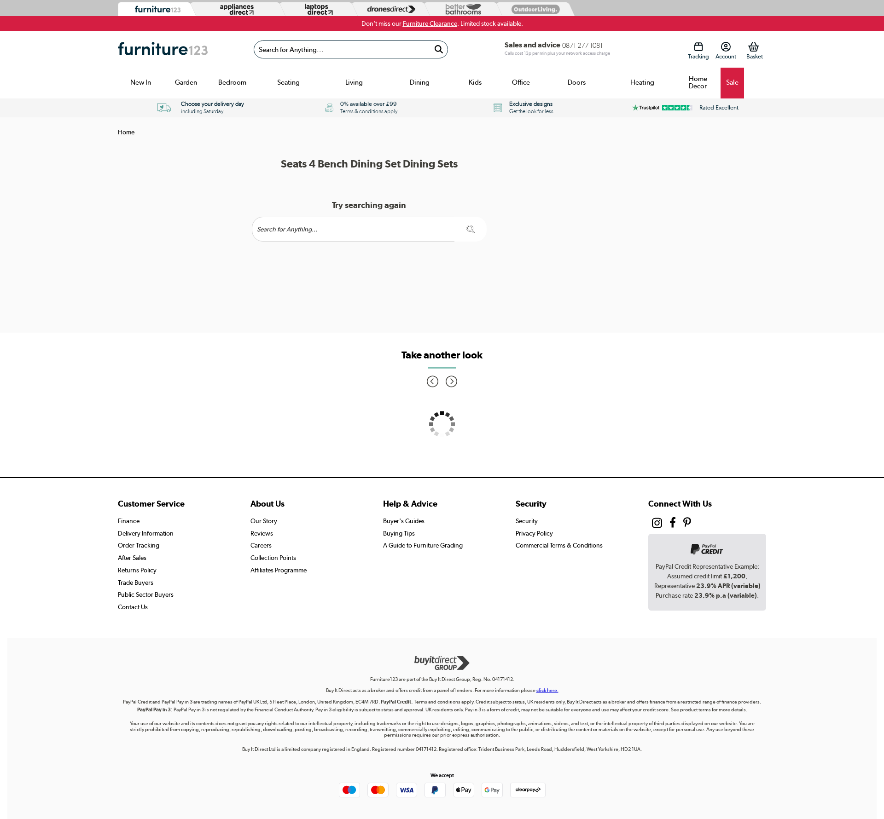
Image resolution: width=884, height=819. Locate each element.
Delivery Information (146, 533)
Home (126, 132)
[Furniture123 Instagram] (657, 525)
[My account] (726, 47)
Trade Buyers (135, 582)
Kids (475, 82)
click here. (547, 690)
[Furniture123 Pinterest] (687, 523)
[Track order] (698, 47)
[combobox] (351, 49)
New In (140, 82)
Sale (732, 82)
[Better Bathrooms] (461, 9)
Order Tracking (138, 545)
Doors (577, 82)
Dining (420, 82)
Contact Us (133, 607)
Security (527, 521)
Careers (261, 545)
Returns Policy (137, 570)
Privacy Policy (534, 533)
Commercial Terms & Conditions (559, 545)
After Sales (132, 557)
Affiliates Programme (278, 570)
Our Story (263, 521)
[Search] (439, 49)
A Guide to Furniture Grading (423, 545)
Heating (642, 82)
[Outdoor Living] (534, 9)
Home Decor (698, 82)
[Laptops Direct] (317, 9)
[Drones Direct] (389, 9)
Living (354, 82)
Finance (129, 521)
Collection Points (273, 557)
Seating (288, 82)
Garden (186, 82)
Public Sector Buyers (146, 594)
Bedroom (232, 82)
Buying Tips (399, 533)
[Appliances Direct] (236, 9)
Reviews (261, 533)
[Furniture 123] (155, 9)
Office (521, 82)
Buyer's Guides (404, 521)
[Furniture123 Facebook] (672, 523)
